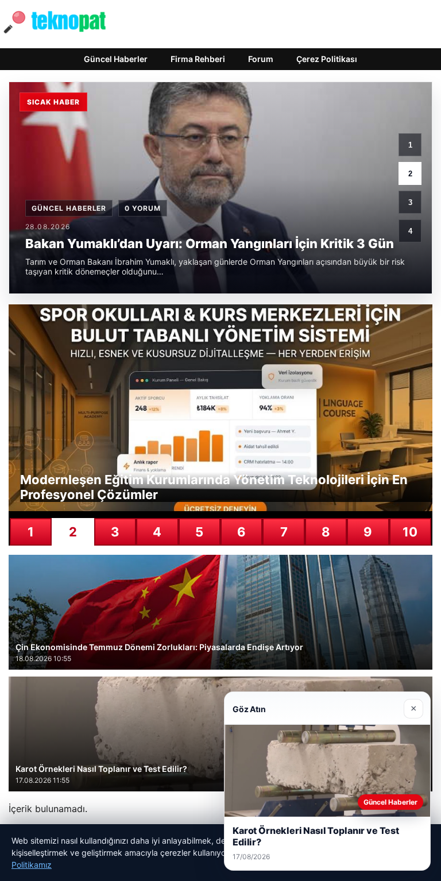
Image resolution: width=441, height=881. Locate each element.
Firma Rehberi (198, 59)
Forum (260, 59)
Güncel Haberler (116, 59)
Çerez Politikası (326, 59)
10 (410, 531)
